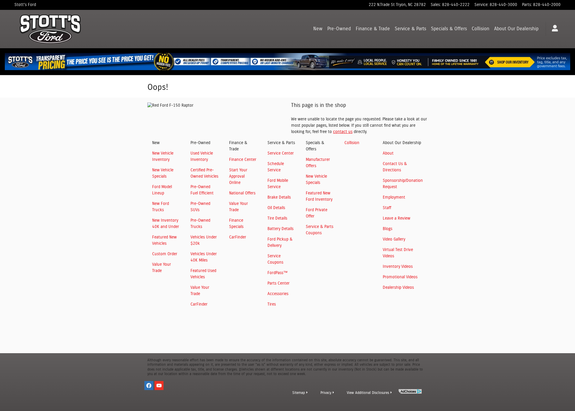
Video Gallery (394, 239)
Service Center (280, 153)
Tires (271, 304)
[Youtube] (159, 385)
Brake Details (279, 197)
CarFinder (199, 304)
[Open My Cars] (553, 29)
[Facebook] (148, 385)
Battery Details (280, 229)
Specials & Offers (449, 28)
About (516, 28)
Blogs (387, 229)
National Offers (242, 193)
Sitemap (298, 393)
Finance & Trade (373, 28)
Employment (394, 197)
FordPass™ (277, 273)
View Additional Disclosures (368, 393)
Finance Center (242, 160)
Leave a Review (396, 218)
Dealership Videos (398, 287)
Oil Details (276, 208)
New (318, 28)
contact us (342, 132)
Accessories (277, 294)
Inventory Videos (398, 267)
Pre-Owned (339, 28)
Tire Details (277, 218)
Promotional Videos (400, 277)
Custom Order (164, 254)
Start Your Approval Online (238, 176)
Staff (387, 208)
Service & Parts (410, 28)
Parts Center (278, 283)
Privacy (325, 393)
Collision (480, 28)
